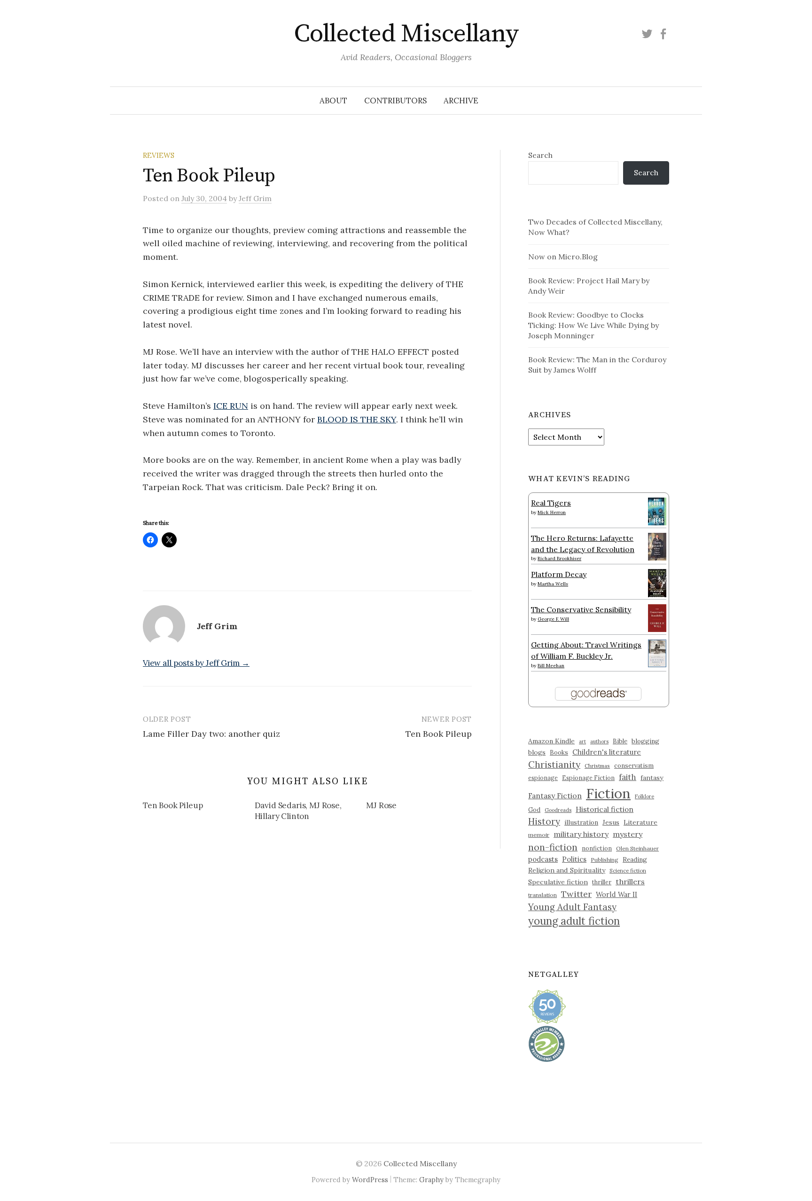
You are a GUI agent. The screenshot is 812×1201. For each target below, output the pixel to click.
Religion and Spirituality (566, 870)
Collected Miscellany (406, 34)
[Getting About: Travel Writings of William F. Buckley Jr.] (657, 652)
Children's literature (606, 752)
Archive (461, 100)
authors (599, 741)
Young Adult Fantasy (572, 906)
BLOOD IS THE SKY (356, 419)
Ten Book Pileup (439, 733)
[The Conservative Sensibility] (657, 617)
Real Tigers (551, 502)
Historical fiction (604, 809)
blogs (537, 752)
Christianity (554, 764)
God (534, 810)
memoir (538, 834)
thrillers (630, 881)
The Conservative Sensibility (581, 609)
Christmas (597, 765)
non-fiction (553, 847)
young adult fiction (574, 921)
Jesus (610, 822)
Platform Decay (558, 574)
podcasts (543, 859)
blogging (645, 741)
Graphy (431, 1179)
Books (559, 752)
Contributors (395, 100)
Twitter (576, 894)
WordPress (370, 1179)
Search (540, 155)
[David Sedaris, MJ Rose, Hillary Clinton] (311, 813)
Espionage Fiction (588, 777)
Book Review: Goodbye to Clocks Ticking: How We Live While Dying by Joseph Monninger (593, 325)
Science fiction (627, 870)
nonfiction (597, 848)
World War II (616, 894)
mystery (627, 834)
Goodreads (558, 810)
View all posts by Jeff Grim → (196, 663)
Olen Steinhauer (637, 848)
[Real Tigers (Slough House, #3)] (657, 510)
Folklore (644, 796)
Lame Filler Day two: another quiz (211, 733)
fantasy (652, 777)
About (333, 100)
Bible (620, 741)
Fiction (608, 793)
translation (542, 894)
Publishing (604, 859)
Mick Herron (552, 512)
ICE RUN (230, 405)
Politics (574, 859)
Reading (635, 859)
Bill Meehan (551, 666)
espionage (543, 777)
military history (581, 834)
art (582, 741)
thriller (601, 882)
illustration (581, 822)
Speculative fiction (558, 882)
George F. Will (553, 619)
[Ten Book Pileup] (199, 807)
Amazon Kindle (551, 741)
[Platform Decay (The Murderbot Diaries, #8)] (657, 582)
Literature (640, 822)
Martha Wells (553, 584)
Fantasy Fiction (555, 795)
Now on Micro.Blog (563, 256)
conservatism (634, 766)
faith (627, 777)
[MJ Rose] (422, 807)
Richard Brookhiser (559, 558)
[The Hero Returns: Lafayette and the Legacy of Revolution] (657, 545)
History (544, 821)
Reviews (158, 155)
